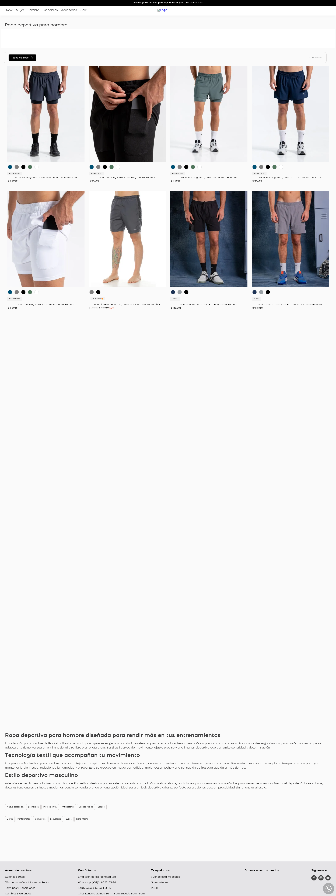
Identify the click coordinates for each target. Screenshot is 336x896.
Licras (10, 819)
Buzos (69, 819)
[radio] (191, 58)
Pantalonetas (24, 819)
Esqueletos (55, 819)
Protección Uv (50, 807)
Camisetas (40, 819)
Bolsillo (101, 807)
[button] (38, 142)
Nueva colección (15, 807)
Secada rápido (86, 807)
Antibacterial (68, 807)
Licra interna (82, 819)
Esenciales (33, 807)
